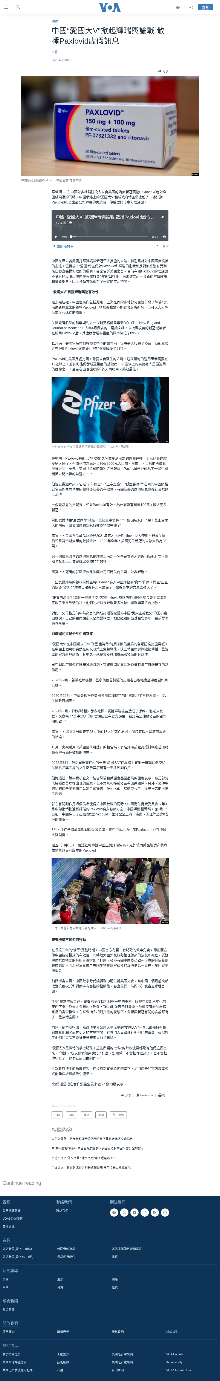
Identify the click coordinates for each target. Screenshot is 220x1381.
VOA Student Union (179, 1370)
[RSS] (155, 1212)
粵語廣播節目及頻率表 (127, 1249)
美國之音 (66, 223)
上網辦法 (63, 1354)
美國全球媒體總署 (15, 1362)
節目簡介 (9, 1332)
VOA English (174, 1354)
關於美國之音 (12, 1354)
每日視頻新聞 (12, 1210)
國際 (115, 1279)
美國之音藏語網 (122, 1362)
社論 (60, 1370)
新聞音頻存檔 (66, 1249)
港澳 (60, 1279)
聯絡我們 (62, 1210)
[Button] (163, 71)
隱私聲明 (118, 1332)
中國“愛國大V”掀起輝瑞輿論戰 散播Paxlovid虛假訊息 (107, 217)
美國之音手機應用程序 (18, 1370)
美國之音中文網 (122, 1354)
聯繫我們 (63, 1332)
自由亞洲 (118, 1370)
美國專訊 (9, 1226)
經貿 (115, 1287)
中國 (55, 21)
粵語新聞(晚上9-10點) (17, 1249)
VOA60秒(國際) (13, 1218)
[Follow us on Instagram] (145, 1212)
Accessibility (174, 1362)
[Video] (178, 7)
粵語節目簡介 (66, 1257)
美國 (6, 1279)
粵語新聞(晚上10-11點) (18, 1257)
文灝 (55, 52)
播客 (115, 1257)
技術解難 (63, 1362)
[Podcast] (165, 1212)
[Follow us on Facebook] (114, 1212)
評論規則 (172, 1332)
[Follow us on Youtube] (134, 1212)
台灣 (60, 1287)
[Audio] (191, 7)
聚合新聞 (9, 1309)
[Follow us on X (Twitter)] (124, 1212)
